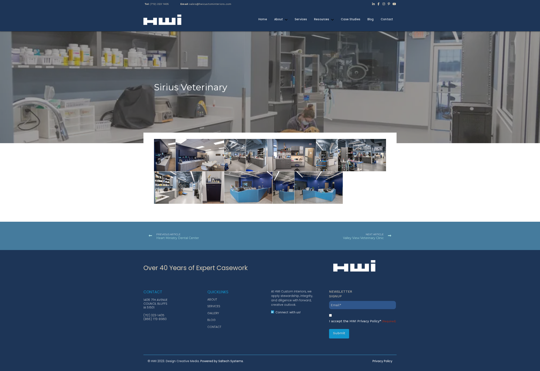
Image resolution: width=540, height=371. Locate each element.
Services (213, 306)
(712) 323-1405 (153, 315)
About (212, 299)
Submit (339, 333)
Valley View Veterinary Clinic (363, 237)
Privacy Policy (382, 361)
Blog (211, 320)
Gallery (213, 313)
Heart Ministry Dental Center (177, 237)
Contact (214, 327)
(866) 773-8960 (155, 319)
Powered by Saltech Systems (221, 361)
